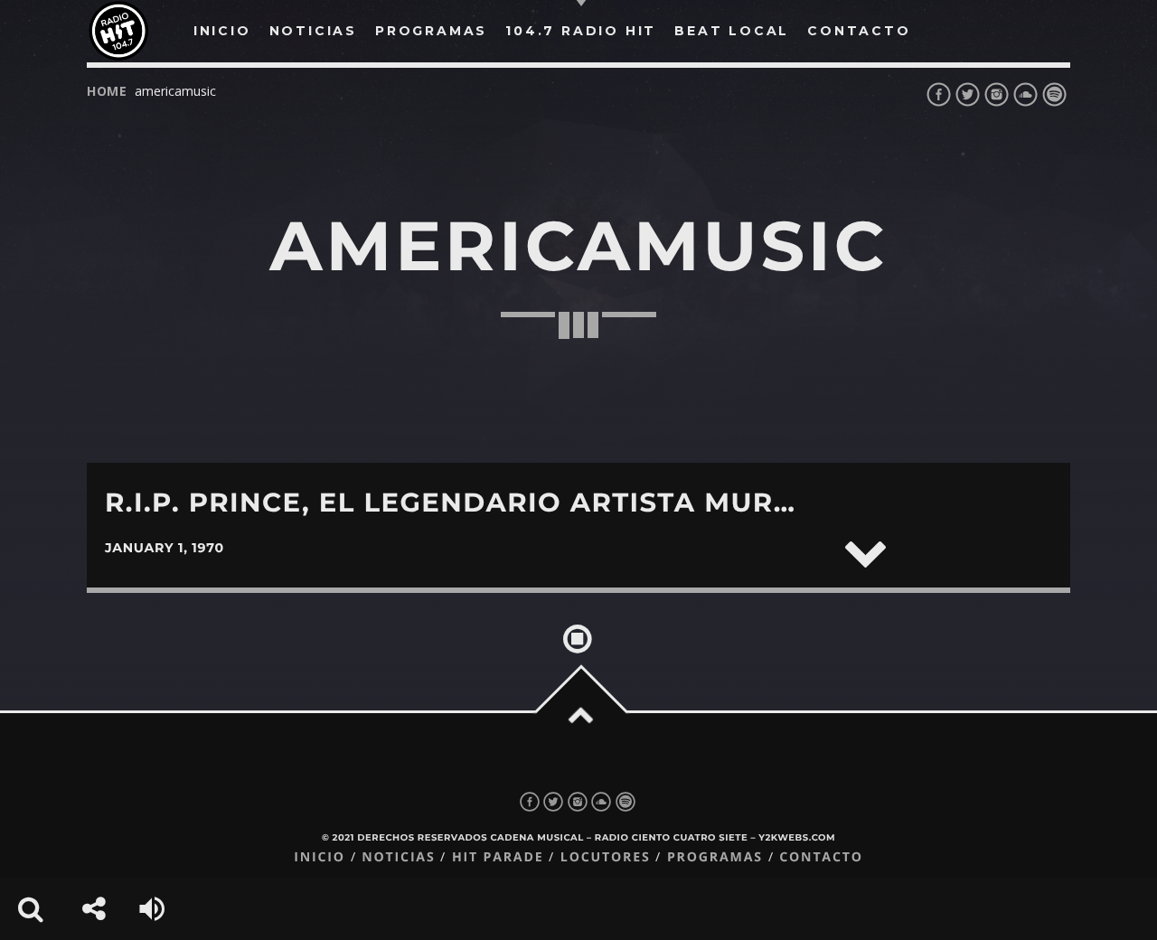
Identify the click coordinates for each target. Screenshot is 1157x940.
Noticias (398, 857)
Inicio (319, 857)
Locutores (605, 857)
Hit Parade (497, 857)
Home (107, 90)
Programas (715, 857)
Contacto (821, 857)
